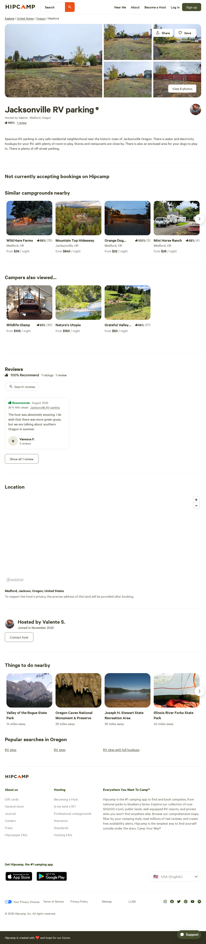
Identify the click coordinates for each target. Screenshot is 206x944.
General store (14, 806)
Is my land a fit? (65, 806)
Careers (10, 820)
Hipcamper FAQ (16, 835)
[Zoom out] (196, 506)
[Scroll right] (199, 219)
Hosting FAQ (63, 835)
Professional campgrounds (72, 813)
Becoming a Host (66, 799)
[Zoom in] (196, 500)
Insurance (61, 820)
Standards (61, 827)
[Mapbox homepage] (15, 580)
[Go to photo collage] (53, 60)
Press (8, 827)
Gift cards (12, 799)
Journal (10, 813)
